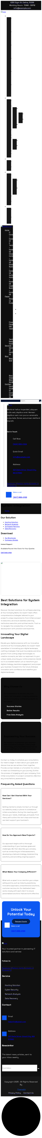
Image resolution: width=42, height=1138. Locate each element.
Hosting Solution (11, 522)
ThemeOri (21, 1089)
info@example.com (21, 457)
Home (9, 16)
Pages (9, 98)
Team (15, 138)
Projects (16, 106)
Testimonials (18, 151)
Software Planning (12, 526)
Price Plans (11, 323)
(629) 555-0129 (20, 444)
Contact (10, 206)
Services (10, 159)
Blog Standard (12, 377)
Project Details (16, 319)
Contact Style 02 (16, 219)
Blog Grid (10, 359)
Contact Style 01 (16, 211)
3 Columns (20, 315)
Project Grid (16, 306)
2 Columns (20, 310)
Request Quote (12, 342)
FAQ (14, 135)
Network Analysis (11, 524)
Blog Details (11, 381)
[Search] (40, 401)
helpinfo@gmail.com (17, 1021)
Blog (9, 172)
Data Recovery (10, 529)
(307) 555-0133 (20, 497)
